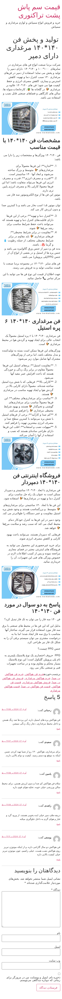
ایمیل (57, 946)
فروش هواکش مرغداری (36, 682)
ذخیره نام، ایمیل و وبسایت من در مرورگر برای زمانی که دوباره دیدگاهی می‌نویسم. (33, 978)
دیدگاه (55, 889)
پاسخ (58, 729)
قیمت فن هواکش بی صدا (35, 686)
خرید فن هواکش (34, 674)
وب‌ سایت (54, 960)
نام (58, 933)
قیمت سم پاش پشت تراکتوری (39, 11)
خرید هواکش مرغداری (37, 678)
